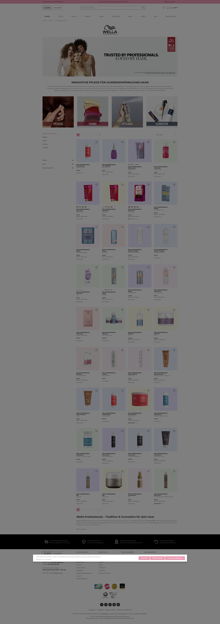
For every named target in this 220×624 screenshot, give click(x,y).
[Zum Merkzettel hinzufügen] (96, 142)
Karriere (101, 562)
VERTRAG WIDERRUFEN (124, 610)
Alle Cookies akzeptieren (175, 558)
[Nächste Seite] (96, 134)
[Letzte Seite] (100, 134)
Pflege (45, 137)
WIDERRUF (100, 610)
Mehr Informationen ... (94, 557)
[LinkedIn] (114, 604)
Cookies (78, 576)
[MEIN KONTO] (168, 8)
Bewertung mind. (48, 168)
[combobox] (111, 8)
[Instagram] (110, 604)
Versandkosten (104, 613)
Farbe (44, 140)
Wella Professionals (50, 133)
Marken (45, 160)
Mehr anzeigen (81, 529)
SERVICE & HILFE (110, 610)
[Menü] (117, 592)
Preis (44, 164)
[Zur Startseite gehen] (53, 8)
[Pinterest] (106, 604)
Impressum (79, 570)
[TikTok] (118, 604)
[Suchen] (143, 8)
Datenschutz (80, 562)
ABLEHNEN (144, 558)
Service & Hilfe (80, 567)
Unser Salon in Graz (104, 573)
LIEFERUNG (91, 610)
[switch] (113, 597)
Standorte (102, 570)
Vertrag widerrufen (82, 578)
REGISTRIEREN (58, 2)
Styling (45, 144)
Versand (78, 565)
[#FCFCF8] (103, 289)
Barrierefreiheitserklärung (84, 573)
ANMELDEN (46, 2)
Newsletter (102, 567)
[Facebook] (101, 604)
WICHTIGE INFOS (82, 552)
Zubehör (45, 148)
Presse (101, 565)
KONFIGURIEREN (157, 558)
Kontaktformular (58, 573)
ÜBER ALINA (103, 552)
